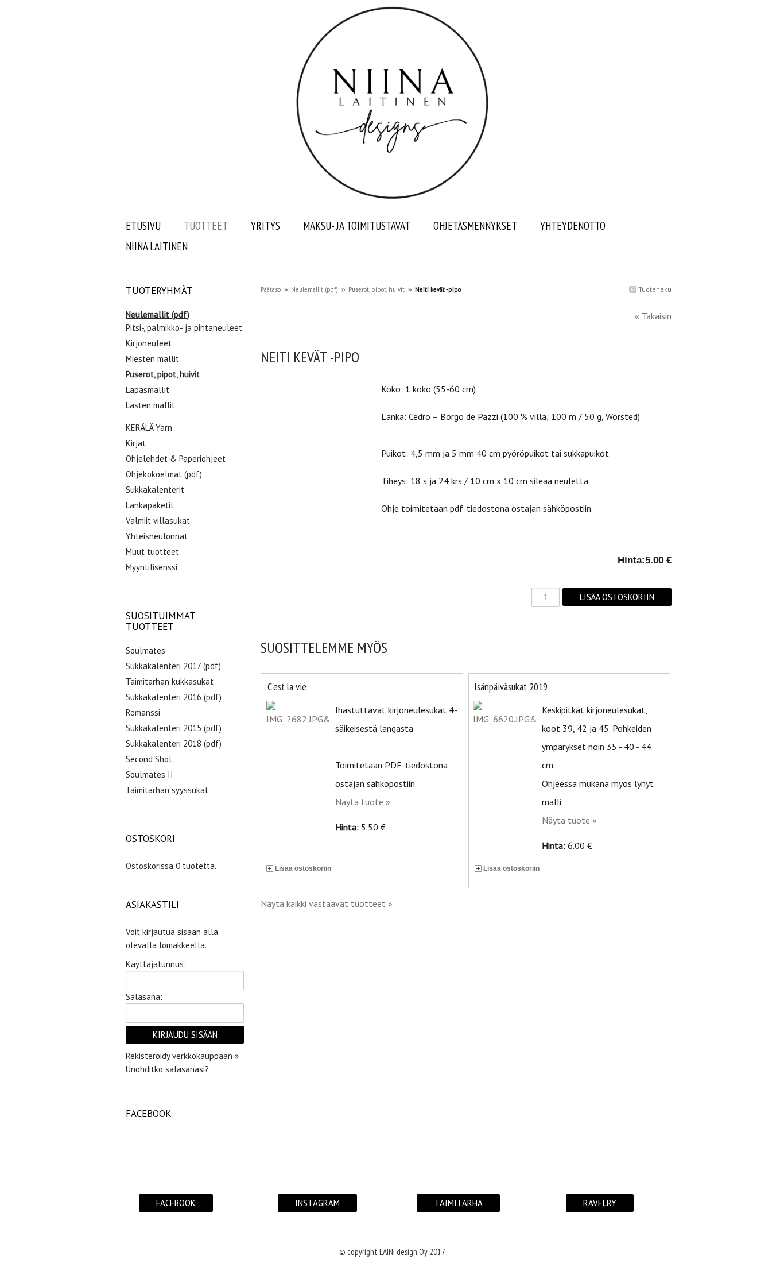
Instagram (317, 1202)
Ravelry (599, 1202)
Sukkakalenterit (155, 489)
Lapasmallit (147, 389)
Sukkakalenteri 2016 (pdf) (174, 696)
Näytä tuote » (362, 802)
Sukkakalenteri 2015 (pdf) (174, 727)
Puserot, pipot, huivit (376, 289)
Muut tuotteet (152, 551)
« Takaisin (653, 316)
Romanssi (143, 712)
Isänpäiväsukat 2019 (511, 686)
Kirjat (136, 443)
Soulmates (145, 650)
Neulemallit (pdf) (314, 289)
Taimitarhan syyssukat (167, 790)
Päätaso (271, 289)
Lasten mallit (150, 405)
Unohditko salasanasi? (167, 1069)
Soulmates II (149, 774)
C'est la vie (286, 686)
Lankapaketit (150, 505)
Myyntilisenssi (151, 567)
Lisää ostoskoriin (303, 868)
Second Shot (149, 759)
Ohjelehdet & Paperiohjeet (176, 458)
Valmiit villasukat (158, 520)
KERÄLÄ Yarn (149, 427)
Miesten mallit (152, 358)
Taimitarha (458, 1202)
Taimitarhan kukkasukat (170, 681)
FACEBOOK (176, 1202)
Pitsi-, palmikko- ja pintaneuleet (184, 327)
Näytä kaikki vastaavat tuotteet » (327, 903)
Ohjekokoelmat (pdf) (164, 474)
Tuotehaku (654, 289)
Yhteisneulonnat (157, 536)
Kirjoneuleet (149, 343)
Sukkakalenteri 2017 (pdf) (173, 665)
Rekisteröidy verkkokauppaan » (182, 1055)
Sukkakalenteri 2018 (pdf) (174, 743)
